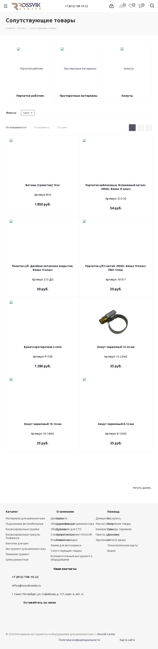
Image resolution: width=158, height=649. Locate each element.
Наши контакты (65, 568)
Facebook (37, 611)
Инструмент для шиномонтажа (26, 548)
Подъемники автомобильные (25, 523)
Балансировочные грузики (22, 529)
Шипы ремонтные (17, 559)
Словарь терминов (119, 529)
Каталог (12, 511)
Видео (111, 550)
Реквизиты (63, 540)
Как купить (114, 518)
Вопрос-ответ (65, 534)
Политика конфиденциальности (79, 639)
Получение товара (119, 523)
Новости (61, 518)
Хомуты (127, 95)
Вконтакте (27, 611)
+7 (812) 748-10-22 (76, 6)
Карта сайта (127, 639)
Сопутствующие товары (66, 550)
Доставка (113, 534)
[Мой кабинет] (111, 6)
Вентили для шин (17, 543)
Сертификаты (65, 523)
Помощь (113, 511)
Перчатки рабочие (30, 95)
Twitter (46, 611)
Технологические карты (122, 545)
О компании (65, 511)
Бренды (61, 529)
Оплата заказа (116, 540)
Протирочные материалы (78, 95)
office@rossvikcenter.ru (26, 585)
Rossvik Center (106, 634)
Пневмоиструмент (17, 554)
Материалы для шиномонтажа (25, 518)
